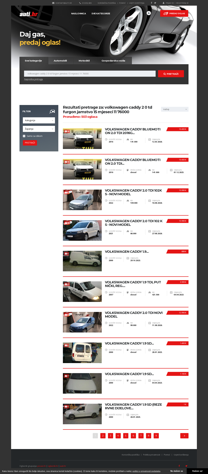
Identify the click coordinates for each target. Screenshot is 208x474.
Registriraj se (182, 3)
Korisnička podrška (107, 3)
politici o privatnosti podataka (146, 471)
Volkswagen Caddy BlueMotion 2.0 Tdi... (132, 161)
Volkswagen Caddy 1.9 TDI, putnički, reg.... (133, 284)
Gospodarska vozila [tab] (113, 60)
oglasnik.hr (53, 466)
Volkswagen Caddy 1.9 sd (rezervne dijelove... (133, 406)
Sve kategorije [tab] (33, 60)
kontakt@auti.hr (64, 3)
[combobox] (39, 120)
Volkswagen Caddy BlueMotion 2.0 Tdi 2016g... (132, 131)
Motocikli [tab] (84, 60)
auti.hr (63, 466)
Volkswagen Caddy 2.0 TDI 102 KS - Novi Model (133, 223)
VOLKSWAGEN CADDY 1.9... (127, 252)
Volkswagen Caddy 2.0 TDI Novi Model (133, 314)
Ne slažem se (176, 471)
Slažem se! (197, 471)
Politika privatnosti (151, 454)
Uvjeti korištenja (136, 3)
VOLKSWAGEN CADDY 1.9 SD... (129, 343)
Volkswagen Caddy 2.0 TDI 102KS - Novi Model (133, 192)
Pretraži (172, 74)
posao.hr (41, 466)
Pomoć (122, 3)
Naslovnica (78, 13)
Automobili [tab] (60, 60)
